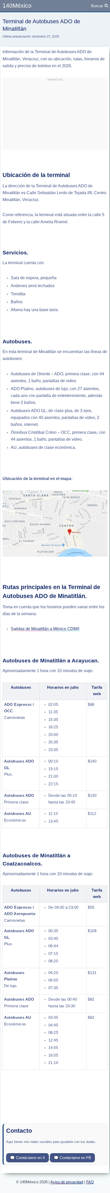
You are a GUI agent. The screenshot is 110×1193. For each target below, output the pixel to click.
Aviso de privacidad (66, 1182)
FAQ (90, 1182)
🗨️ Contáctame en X (27, 1157)
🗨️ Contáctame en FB (72, 1157)
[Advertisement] (55, 116)
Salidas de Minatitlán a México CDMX (45, 629)
